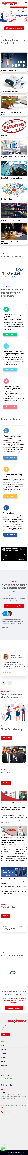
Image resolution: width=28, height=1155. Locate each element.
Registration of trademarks (13, 156)
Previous (3, 683)
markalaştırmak (19, 926)
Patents (4, 135)
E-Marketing (6, 199)
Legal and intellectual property (10, 242)
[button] (3, 272)
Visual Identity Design (11, 91)
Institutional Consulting (11, 178)
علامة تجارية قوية (9, 929)
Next (10, 683)
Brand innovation (8, 70)
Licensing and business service (11, 113)
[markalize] (9, 3)
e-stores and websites (10, 220)
